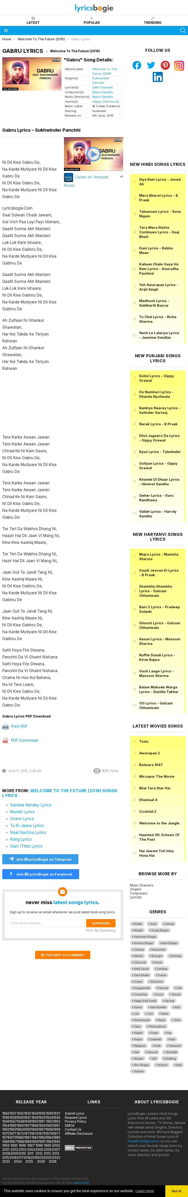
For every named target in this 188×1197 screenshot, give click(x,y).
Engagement (142, 988)
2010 (22, 1153)
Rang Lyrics (21, 839)
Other (177, 1020)
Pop (169, 1033)
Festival (163, 988)
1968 (49, 1129)
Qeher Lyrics (156, 497)
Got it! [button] (177, 1191)
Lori (136, 1013)
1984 (49, 1137)
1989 (28, 1141)
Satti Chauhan (102, 87)
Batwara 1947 (151, 765)
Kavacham (159, 949)
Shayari (139, 1058)
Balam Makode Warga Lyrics (159, 689)
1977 (56, 1133)
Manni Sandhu (102, 92)
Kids (177, 1007)
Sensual (152, 1052)
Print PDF (19, 726)
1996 (22, 1145)
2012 (39, 1153)
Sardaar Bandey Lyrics (30, 805)
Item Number (158, 1007)
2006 (48, 1149)
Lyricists (136, 897)
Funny (159, 994)
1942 (35, 1117)
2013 (47, 1153)
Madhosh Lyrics (154, 303)
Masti (165, 1013)
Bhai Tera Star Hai (154, 788)
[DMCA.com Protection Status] (79, 1149)
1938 (5, 1117)
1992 (49, 1141)
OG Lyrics (156, 705)
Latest (33, 23)
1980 (20, 1137)
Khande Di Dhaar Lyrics (159, 481)
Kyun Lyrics (160, 452)
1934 (35, 1113)
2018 (27, 1157)
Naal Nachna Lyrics (28, 832)
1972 (20, 1133)
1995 (14, 1145)
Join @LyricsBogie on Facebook (43, 874)
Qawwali (155, 1039)
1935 (42, 1113)
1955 (13, 1125)
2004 (31, 1149)
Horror (138, 1007)
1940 (20, 1117)
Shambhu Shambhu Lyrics (155, 591)
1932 (20, 1113)
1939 (13, 1117)
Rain (172, 1039)
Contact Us (73, 1129)
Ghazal (175, 994)
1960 (49, 1125)
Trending (152, 23)
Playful (138, 1033)
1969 (56, 1129)
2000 (56, 1145)
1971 (13, 1133)
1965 (27, 1129)
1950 (35, 1121)
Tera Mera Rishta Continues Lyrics (159, 232)
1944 (49, 1117)
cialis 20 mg (9, 1088)
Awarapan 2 (149, 753)
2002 (14, 1149)
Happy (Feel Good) (105, 101)
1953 (56, 1121)
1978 (6, 1137)
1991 (42, 1141)
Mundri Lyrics (22, 812)
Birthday (176, 956)
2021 (49, 1157)
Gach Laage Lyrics (156, 673)
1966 (34, 1129)
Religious (140, 1045)
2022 (56, 1157)
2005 (39, 1149)
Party (137, 1026)
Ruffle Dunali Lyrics (157, 657)
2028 (53, 1161)
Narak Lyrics (158, 424)
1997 (31, 1145)
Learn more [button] (144, 1191)
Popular (92, 23)
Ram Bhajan (169, 943)
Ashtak (169, 924)
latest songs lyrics (75, 902)
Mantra (138, 956)
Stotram (163, 1065)
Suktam (139, 1071)
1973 (27, 1133)
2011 (30, 1153)
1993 (56, 1141)
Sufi (154, 1058)
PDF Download (24, 740)
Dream (138, 981)
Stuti (179, 1065)
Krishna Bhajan (143, 943)
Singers (135, 889)
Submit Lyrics (74, 1113)
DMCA (69, 1125)
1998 (39, 1145)
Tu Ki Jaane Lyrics (27, 825)
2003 (23, 1149)
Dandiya (162, 969)
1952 (49, 1121)
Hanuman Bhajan (145, 936)
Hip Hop (169, 1001)
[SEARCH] (183, 30)
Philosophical (157, 1026)
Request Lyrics (76, 1117)
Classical (140, 962)
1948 (20, 1121)
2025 (29, 1161)
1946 (6, 1121)
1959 (42, 1125)
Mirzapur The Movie (156, 776)
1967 (42, 1129)
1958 (34, 1125)
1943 (42, 1117)
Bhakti (138, 924)
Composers (138, 893)
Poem (154, 1033)
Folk (179, 988)
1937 (56, 1113)
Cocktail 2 (147, 811)
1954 (5, 1125)
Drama (162, 975)
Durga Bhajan (160, 930)
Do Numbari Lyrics (156, 394)
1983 (42, 1137)
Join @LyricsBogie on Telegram (44, 859)
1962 (5, 1129)
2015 (5, 1157)
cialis (22, 1088)
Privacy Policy (75, 1121)
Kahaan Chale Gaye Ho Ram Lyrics (159, 268)
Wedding (170, 1058)
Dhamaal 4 (148, 800)
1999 (47, 1145)
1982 (35, 1137)
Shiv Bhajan (141, 1065)
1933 (27, 1113)
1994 (6, 1145)
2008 (6, 1153)
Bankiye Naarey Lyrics (159, 410)
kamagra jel (81, 1088)
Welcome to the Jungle (159, 823)
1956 (20, 1125)
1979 (13, 1137)
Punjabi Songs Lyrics (143, 1141)
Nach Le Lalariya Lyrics (159, 335)
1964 (20, 1129)
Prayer (138, 1039)
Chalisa (139, 949)
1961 (56, 1125)
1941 (27, 1117)
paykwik (65, 1088)
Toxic (144, 741)
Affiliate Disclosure (79, 1133)
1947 (13, 1121)
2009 (15, 1153)
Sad (136, 1052)
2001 (5, 1149)
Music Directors (141, 885)
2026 (41, 1161)
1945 (56, 1117)
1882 (5, 1113)
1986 (6, 1141)
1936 (49, 1113)
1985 (56, 1137)
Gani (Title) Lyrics (26, 846)
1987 (13, 1141)
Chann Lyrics (22, 818)
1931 (13, 1113)
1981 (27, 1137)
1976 (49, 1133)
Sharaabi (171, 1052)
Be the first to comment (63, 955)
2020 (42, 1157)
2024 (18, 1161)
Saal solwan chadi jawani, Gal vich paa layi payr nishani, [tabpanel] (31, 433)
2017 (20, 1157)
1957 (27, 1125)
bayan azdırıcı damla (42, 1088)
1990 (35, 1141)
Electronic (157, 981)
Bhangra (157, 956)
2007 (56, 1149)
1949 (28, 1121)
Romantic (175, 1045)
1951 (42, 1121)
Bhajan (138, 930)
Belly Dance (141, 969)
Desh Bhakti (141, 975)
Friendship (140, 994)
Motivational (142, 1020)
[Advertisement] (32, 405)
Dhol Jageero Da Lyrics (159, 438)
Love (150, 1013)
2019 (34, 1157)
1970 (6, 1133)
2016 (13, 1157)
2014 (55, 1153)
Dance (158, 962)
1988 (20, 1141)
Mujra (161, 1020)
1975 (42, 1133)
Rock (157, 1045)
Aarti (154, 924)
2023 (6, 1161)
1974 (34, 1133)
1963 (13, 1129)
